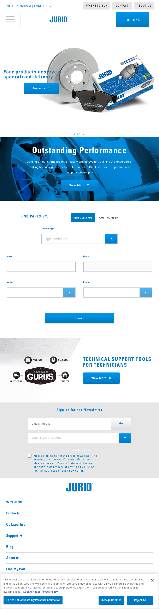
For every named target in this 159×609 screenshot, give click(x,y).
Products (13, 513)
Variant (10, 282)
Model (86, 256)
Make (9, 256)
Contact (122, 5)
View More (76, 185)
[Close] (152, 580)
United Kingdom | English (26, 6)
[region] (79, 591)
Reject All (140, 600)
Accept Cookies (111, 600)
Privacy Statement (69, 463)
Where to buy (96, 5)
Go (121, 423)
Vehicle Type (48, 228)
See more (39, 88)
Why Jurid (14, 502)
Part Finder (133, 20)
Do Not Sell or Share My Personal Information (33, 600)
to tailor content (81, 450)
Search (79, 318)
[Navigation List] (10, 19)
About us (144, 5)
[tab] (74, 134)
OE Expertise (15, 524)
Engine (86, 282)
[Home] (59, 19)
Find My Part (15, 569)
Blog (9, 547)
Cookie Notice (32, 591)
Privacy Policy (50, 591)
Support (12, 536)
